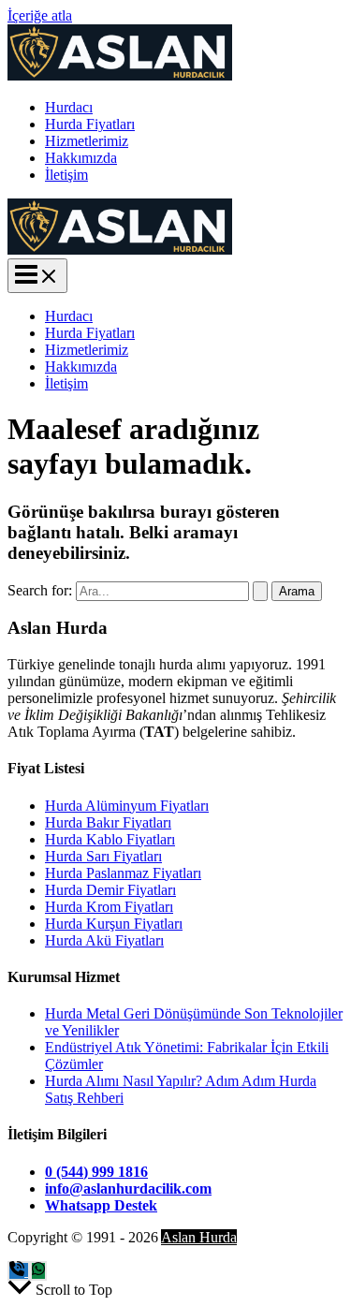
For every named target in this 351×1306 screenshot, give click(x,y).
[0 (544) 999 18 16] (18, 1271)
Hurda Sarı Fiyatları (103, 856)
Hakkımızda (81, 158)
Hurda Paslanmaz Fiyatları (123, 873)
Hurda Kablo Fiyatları (110, 839)
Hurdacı (69, 107)
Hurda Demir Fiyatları (110, 890)
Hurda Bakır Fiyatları (108, 822)
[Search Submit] (260, 591)
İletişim (66, 175)
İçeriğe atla (39, 15)
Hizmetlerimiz (86, 141)
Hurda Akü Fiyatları (104, 940)
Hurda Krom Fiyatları (109, 907)
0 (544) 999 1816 (96, 1172)
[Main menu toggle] (37, 275)
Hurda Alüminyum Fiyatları (127, 806)
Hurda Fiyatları (90, 124)
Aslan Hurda (199, 1237)
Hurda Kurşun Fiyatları (114, 924)
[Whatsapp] (38, 1271)
